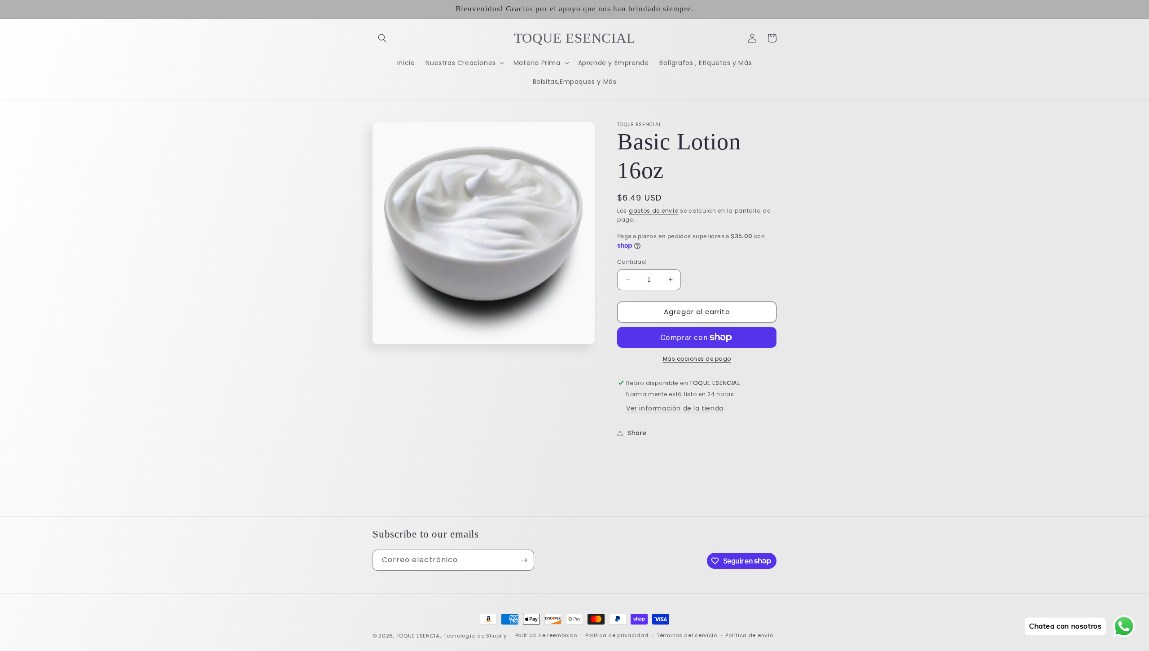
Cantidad (631, 262)
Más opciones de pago (697, 359)
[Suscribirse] (524, 560)
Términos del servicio (687, 635)
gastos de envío (654, 210)
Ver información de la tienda (675, 408)
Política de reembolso (546, 635)
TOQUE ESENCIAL (419, 635)
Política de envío (749, 635)
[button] (382, 38)
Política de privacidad (616, 635)
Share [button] (637, 432)
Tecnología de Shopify (475, 635)
